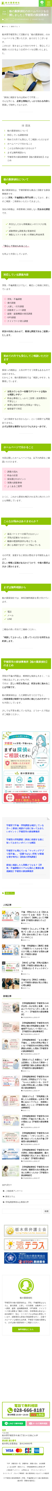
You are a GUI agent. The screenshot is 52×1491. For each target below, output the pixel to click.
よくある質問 (11, 1467)
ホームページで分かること (19, 144)
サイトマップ (7, 1473)
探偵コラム (9, 19)
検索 (47, 1211)
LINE (9, 619)
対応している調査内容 (17, 135)
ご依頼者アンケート (14, 1191)
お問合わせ (25, 1470)
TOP (8, 1463)
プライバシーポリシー (38, 1470)
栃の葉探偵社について (17, 130)
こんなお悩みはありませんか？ (21, 148)
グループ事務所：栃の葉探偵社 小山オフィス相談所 (31, 1473)
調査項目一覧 (16, 1463)
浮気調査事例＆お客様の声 (17, 1202)
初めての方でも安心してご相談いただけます (28, 139)
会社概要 (42, 1463)
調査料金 (25, 1463)
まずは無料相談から (16, 152)
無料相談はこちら (26, 1329)
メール (10, 615)
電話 (9, 611)
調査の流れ (34, 1463)
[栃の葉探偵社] (10, 3)
